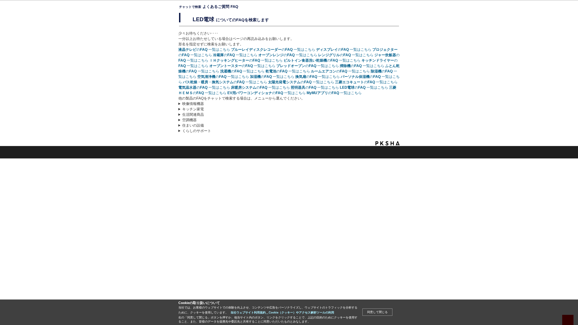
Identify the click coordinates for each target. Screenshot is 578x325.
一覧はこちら (204, 49)
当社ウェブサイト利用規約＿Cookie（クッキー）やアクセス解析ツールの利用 (282, 312)
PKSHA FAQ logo (387, 143)
